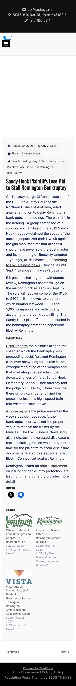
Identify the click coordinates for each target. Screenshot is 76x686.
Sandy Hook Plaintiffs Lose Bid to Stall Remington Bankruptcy (35, 166)
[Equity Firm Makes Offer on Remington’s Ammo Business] (49, 521)
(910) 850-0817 (39, 20)
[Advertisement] (38, 95)
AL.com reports (18, 411)
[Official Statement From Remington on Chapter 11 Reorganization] (19, 521)
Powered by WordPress (38, 668)
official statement (53, 466)
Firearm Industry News (26, 153)
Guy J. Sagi (48, 145)
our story (38, 476)
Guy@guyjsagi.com (39, 9)
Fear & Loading (21, 161)
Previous (14, 651)
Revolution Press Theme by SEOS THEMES (38, 677)
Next (64, 651)
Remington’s (56, 212)
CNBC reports (17, 346)
